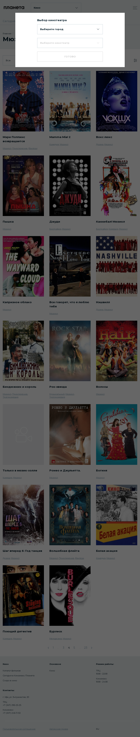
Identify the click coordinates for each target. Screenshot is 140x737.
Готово (70, 56)
